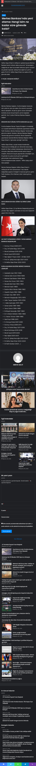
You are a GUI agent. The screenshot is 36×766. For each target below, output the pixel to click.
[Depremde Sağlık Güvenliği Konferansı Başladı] (27, 457)
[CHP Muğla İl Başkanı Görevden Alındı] (6, 627)
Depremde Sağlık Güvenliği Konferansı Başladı (25, 464)
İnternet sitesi (5, 517)
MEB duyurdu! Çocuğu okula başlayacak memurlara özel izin (25, 446)
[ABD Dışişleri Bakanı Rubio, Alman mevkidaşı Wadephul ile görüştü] (6, 657)
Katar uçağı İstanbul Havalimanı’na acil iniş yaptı (22, 633)
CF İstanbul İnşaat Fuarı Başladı (12, 544)
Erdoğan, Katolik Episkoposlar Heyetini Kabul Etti (8, 455)
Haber (10, 11)
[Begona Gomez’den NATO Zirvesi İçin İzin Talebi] (6, 649)
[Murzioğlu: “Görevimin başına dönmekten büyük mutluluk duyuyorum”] (6, 665)
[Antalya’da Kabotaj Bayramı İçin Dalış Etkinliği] (6, 608)
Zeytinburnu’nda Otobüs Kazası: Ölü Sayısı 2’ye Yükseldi (23, 550)
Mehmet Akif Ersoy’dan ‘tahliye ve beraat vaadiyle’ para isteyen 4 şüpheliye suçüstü (9, 436)
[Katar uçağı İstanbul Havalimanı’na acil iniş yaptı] (6, 635)
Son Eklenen (18, 539)
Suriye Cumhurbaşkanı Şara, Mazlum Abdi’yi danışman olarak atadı (16, 614)
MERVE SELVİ (7, 32)
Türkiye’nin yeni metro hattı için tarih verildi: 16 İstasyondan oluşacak (9, 446)
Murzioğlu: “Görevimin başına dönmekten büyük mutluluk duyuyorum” (22, 664)
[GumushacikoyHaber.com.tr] (18, 5)
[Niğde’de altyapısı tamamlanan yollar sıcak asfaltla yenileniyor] (6, 673)
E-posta (4, 510)
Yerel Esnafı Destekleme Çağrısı (12, 679)
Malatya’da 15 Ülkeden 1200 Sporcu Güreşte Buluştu (18, 1)
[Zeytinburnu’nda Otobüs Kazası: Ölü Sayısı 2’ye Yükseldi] (6, 91)
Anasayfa (5, 11)
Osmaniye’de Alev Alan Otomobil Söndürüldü (16, 620)
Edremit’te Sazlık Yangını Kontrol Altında (26, 434)
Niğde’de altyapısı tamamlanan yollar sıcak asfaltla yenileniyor (23, 672)
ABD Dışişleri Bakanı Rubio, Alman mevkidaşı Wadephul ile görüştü (23, 655)
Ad (2, 504)
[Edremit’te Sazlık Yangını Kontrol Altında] (27, 427)
